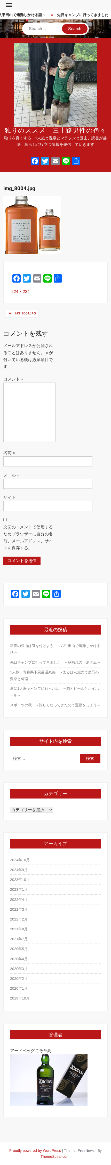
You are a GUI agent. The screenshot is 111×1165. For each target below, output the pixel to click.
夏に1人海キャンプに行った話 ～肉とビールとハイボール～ (54, 691)
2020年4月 (19, 959)
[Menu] (8, 5)
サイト (9, 497)
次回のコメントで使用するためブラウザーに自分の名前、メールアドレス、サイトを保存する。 (28, 537)
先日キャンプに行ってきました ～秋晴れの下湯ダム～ (55, 662)
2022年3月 (19, 909)
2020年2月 (19, 978)
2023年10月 (20, 880)
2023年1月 (19, 889)
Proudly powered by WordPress (35, 1150)
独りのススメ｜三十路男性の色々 (56, 130)
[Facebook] (35, 162)
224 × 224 (20, 291)
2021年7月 (19, 939)
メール (11, 475)
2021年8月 (19, 929)
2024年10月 (20, 860)
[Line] (66, 162)
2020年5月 (19, 949)
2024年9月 (19, 870)
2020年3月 (19, 969)
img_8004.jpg (25, 313)
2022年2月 (19, 919)
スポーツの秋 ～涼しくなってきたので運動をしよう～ (55, 705)
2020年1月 (19, 988)
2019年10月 (20, 998)
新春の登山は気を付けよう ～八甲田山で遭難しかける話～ (55, 649)
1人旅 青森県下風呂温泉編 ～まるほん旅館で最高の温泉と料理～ (54, 675)
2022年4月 (19, 899)
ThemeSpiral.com (55, 1156)
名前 (9, 452)
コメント (13, 379)
